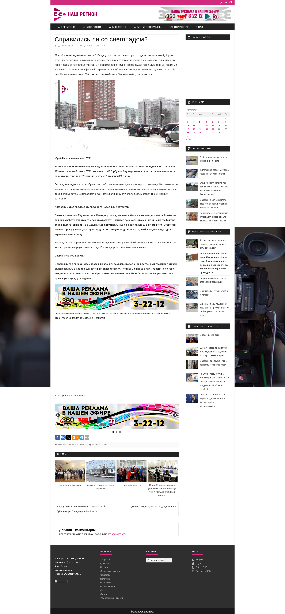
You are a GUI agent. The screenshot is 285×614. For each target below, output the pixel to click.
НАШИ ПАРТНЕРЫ (179, 27)
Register (200, 559)
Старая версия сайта (142, 611)
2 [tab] (116, 432)
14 (213, 125)
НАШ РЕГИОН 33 (66, 27)
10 (188, 125)
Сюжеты (83, 444)
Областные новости (110, 571)
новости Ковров (99, 444)
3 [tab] (120, 432)
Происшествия (107, 586)
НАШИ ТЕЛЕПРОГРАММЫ (147, 27)
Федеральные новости (111, 598)
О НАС (199, 27)
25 (194, 133)
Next (175, 415)
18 (194, 129)
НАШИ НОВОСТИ (91, 27)
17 (188, 129)
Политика (105, 579)
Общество (73, 444)
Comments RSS (203, 571)
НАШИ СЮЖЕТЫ (117, 27)
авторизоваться (116, 534)
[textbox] (74, 566)
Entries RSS (201, 567)
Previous (58, 415)
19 (200, 129)
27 (207, 133)
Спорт (103, 590)
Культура (104, 563)
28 (213, 133)
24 (188, 133)
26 (200, 133)
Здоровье (105, 559)
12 (200, 125)
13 (207, 125)
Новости (62, 444)
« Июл (189, 139)
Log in (198, 563)
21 (213, 129)
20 (207, 129)
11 (194, 125)
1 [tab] (113, 432)
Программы (105, 582)
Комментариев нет (96, 45)
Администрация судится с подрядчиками (152, 506)
